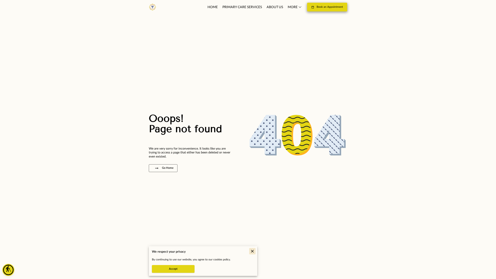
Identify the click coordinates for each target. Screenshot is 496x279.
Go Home (167, 168)
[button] (8, 270)
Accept (173, 269)
